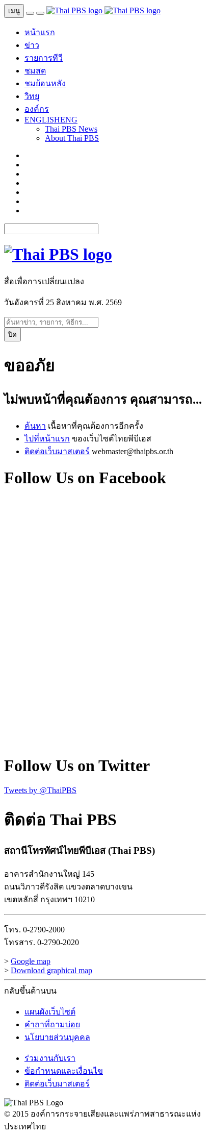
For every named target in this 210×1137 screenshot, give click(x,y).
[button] (50, 119)
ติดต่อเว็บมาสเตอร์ (57, 451)
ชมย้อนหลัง (45, 83)
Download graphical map (51, 970)
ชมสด (35, 70)
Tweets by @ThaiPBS (40, 790)
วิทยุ (31, 96)
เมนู (14, 11)
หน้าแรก (39, 32)
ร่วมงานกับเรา (49, 1058)
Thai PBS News (71, 129)
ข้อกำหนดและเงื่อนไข (63, 1071)
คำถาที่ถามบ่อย (52, 1024)
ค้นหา (35, 426)
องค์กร (36, 109)
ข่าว (31, 45)
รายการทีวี (43, 58)
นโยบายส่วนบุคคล (57, 1037)
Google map (30, 961)
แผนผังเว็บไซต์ (49, 1011)
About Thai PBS (72, 138)
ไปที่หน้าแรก (47, 438)
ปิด (12, 334)
